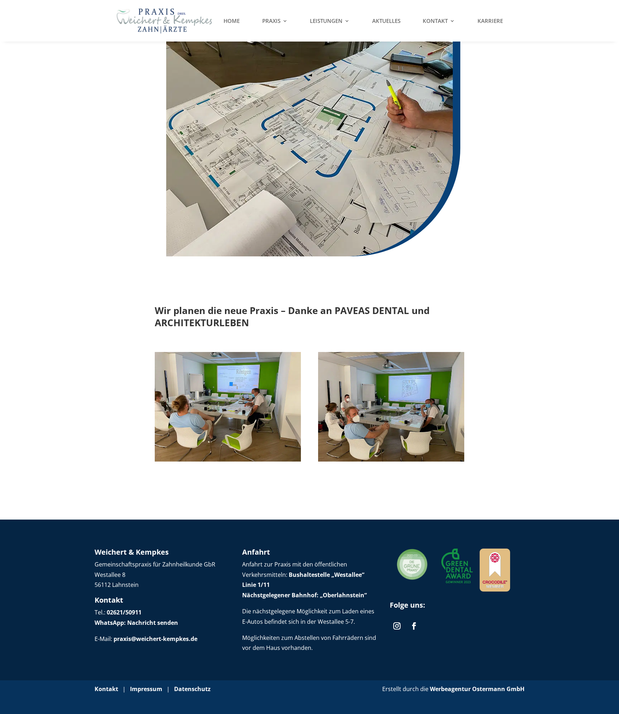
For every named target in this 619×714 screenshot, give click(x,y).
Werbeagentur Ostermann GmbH (477, 689)
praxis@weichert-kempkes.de (155, 639)
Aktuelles (386, 20)
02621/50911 (124, 612)
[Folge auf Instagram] (397, 626)
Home (232, 20)
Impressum (146, 689)
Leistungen (326, 20)
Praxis (271, 20)
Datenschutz (192, 689)
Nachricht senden (152, 623)
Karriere (490, 20)
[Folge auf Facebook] (414, 626)
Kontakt (435, 20)
